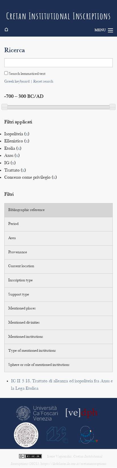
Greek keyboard (17, 82)
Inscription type (20, 281)
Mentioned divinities (24, 323)
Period (13, 224)
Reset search (43, 82)
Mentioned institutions (25, 337)
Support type (18, 295)
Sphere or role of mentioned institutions (39, 365)
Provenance (17, 252)
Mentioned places (22, 309)
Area (12, 238)
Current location (21, 266)
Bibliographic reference (26, 210)
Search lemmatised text (26, 74)
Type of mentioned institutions (32, 351)
